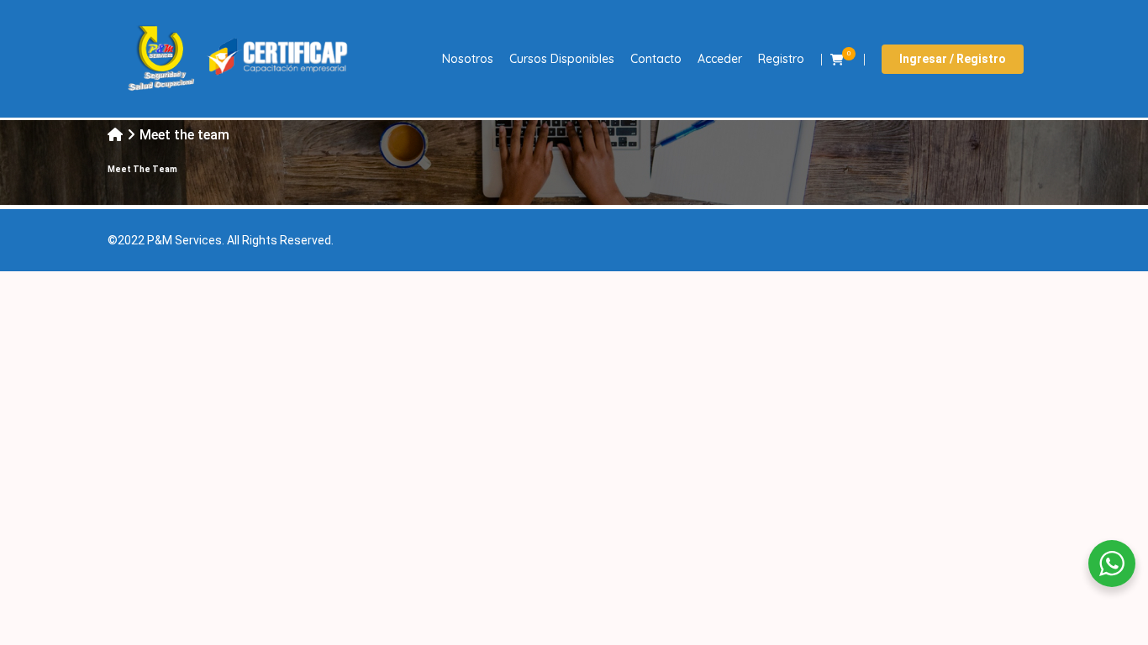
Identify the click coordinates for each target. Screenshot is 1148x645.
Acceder (720, 58)
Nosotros (467, 58)
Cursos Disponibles (561, 58)
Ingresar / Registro (952, 59)
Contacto (656, 58)
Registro (781, 58)
